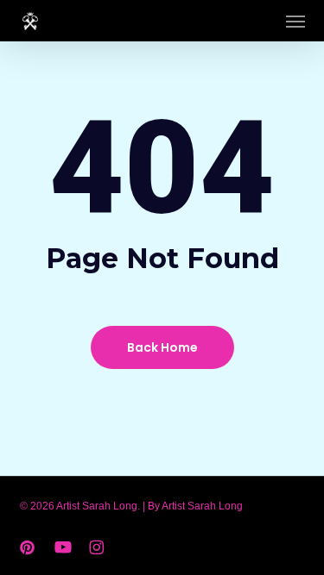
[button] (295, 20)
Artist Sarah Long (202, 506)
